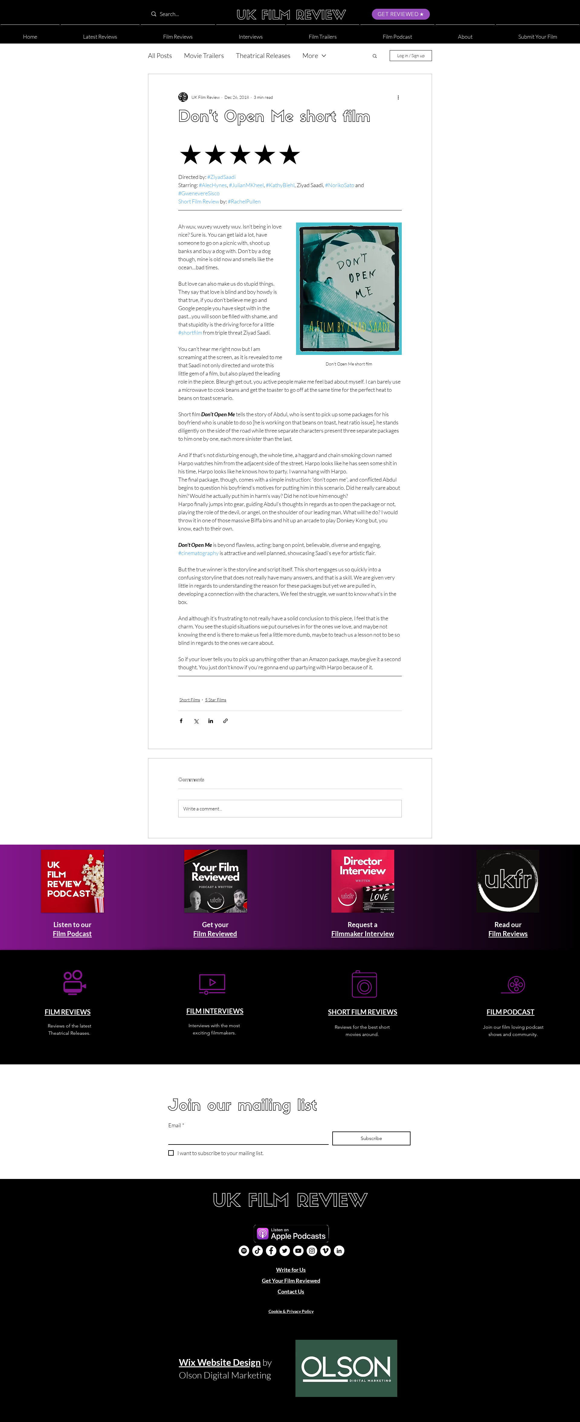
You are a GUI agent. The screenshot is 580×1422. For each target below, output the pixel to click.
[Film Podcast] (244, 1250)
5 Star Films (215, 699)
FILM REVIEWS (68, 1012)
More (310, 55)
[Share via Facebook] (181, 721)
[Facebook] (271, 1250)
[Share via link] (225, 721)
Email (176, 1125)
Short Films (189, 699)
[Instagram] (312, 1250)
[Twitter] (284, 1250)
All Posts (160, 55)
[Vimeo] (325, 1250)
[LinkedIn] (339, 1250)
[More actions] (398, 97)
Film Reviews (508, 934)
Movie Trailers (204, 55)
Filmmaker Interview (362, 934)
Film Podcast (72, 934)
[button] (465, 34)
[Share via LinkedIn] (211, 721)
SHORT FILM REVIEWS (362, 1012)
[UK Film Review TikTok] (257, 1250)
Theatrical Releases (263, 55)
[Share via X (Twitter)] (196, 721)
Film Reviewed (215, 934)
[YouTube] (298, 1250)
